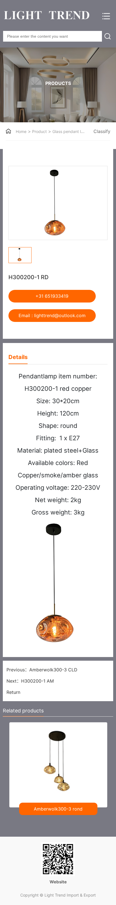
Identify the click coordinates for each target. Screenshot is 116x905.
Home (21, 131)
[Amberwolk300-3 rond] (58, 762)
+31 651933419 (51, 296)
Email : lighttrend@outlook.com (52, 315)
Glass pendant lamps (71, 131)
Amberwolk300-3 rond (58, 809)
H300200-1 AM (37, 681)
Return (13, 692)
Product (39, 131)
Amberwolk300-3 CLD (53, 669)
